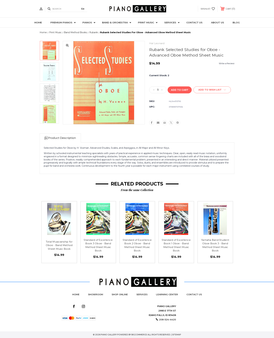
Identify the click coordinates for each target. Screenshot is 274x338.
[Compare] (66, 235)
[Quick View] (52, 235)
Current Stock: (159, 75)
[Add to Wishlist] (59, 235)
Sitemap (176, 334)
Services (170, 22)
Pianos (87, 22)
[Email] (158, 122)
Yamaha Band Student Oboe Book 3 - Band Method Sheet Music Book (215, 245)
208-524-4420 (167, 319)
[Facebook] (151, 122)
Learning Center (167, 294)
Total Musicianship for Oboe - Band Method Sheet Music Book (59, 245)
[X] (171, 122)
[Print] (164, 122)
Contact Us (194, 22)
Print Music (146, 22)
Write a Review (226, 63)
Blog (236, 22)
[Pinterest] (177, 122)
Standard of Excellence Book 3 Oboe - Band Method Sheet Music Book (98, 245)
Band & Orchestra (115, 22)
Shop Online (120, 294)
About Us (217, 22)
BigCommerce (139, 334)
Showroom (95, 294)
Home (38, 22)
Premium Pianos (61, 22)
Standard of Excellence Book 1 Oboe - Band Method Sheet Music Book (176, 245)
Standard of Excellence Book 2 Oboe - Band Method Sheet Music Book (137, 245)
